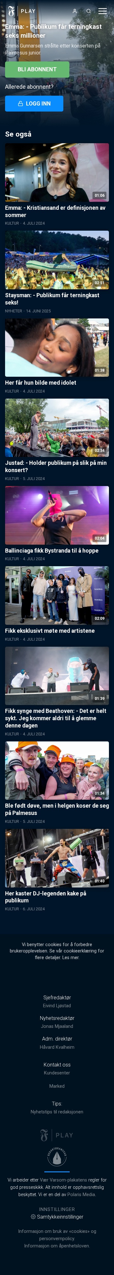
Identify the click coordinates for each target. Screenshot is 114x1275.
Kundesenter (57, 1073)
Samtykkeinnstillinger (60, 1217)
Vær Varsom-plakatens (63, 1180)
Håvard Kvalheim (57, 1047)
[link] (22, 11)
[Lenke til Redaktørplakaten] (57, 1156)
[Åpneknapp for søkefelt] (88, 11)
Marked (57, 1086)
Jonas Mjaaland (57, 1026)
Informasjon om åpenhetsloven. (57, 1246)
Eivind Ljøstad (57, 1006)
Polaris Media (81, 1194)
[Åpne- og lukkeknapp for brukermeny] (74, 11)
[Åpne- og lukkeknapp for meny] (102, 11)
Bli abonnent (37, 69)
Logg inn (38, 103)
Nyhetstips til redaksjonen (57, 1112)
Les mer (70, 957)
